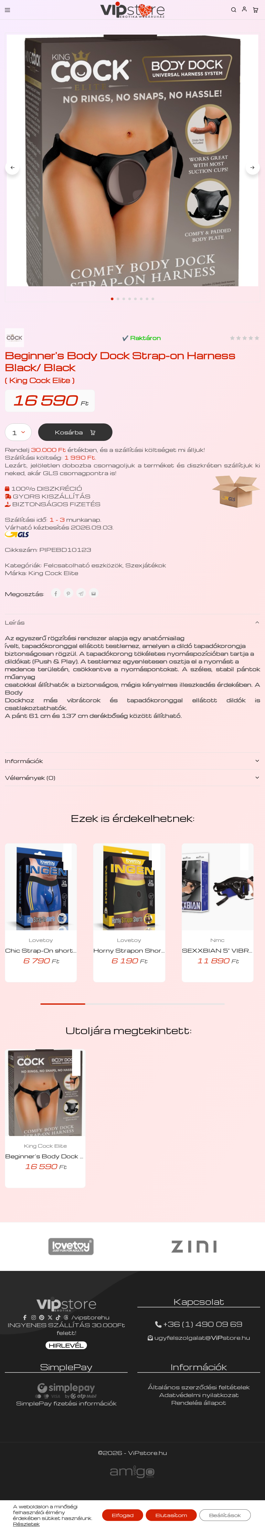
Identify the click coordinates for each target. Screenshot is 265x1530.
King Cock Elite (53, 572)
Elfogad (122, 1515)
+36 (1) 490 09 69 (202, 1323)
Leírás (15, 622)
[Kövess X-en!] (50, 1317)
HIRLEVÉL (66, 1345)
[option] (71, 1246)
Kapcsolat (199, 1301)
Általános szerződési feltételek (199, 1387)
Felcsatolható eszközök (83, 565)
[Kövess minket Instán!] (33, 1317)
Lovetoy (41, 940)
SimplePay (66, 1366)
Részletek (26, 1524)
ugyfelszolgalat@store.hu (201, 1337)
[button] (71, 852)
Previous (12, 167)
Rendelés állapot (198, 1402)
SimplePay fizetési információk (66, 1403)
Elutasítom (171, 1515)
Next (253, 167)
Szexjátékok (145, 565)
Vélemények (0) (30, 777)
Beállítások (225, 1515)
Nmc (217, 940)
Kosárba (69, 432)
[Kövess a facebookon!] (25, 1317)
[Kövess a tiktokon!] (58, 1317)
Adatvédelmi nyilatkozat (199, 1394)
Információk (24, 760)
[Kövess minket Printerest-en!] (41, 1317)
